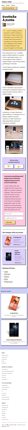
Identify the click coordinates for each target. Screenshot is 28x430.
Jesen (6, 272)
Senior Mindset (5, 387)
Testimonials (5, 407)
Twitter (3, 411)
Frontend (4, 393)
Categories (4, 357)
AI (2, 391)
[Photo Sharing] (14, 78)
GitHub (3, 415)
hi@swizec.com (5, 426)
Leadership (4, 389)
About (13, 5)
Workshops (4, 379)
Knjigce (6, 277)
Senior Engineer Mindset (8, 371)
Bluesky (3, 413)
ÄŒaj (6, 279)
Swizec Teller (13, 2)
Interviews (4, 359)
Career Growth (5, 397)
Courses (4, 377)
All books (4, 375)
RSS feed (4, 363)
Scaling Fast (5, 369)
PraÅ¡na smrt (8, 282)
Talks (3, 361)
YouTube (4, 417)
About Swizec (5, 405)
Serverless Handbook (7, 373)
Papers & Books (5, 399)
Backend (4, 395)
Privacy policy (5, 419)
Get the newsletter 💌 (9, 8)
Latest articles (5, 355)
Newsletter (4, 409)
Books (8, 5)
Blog (3, 5)
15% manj (7, 274)
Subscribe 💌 (10, 222)
